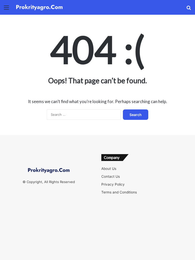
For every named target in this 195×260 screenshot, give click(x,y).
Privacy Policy (113, 184)
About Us (108, 169)
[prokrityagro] (39, 7)
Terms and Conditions (119, 192)
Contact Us (110, 176)
